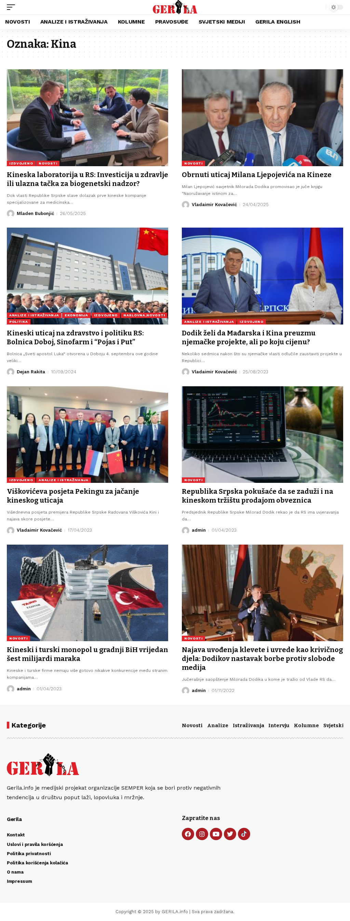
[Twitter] (230, 834)
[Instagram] (202, 834)
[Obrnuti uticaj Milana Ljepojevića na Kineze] (262, 117)
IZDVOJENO (21, 163)
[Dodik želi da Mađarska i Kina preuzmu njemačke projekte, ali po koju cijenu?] (262, 276)
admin (199, 530)
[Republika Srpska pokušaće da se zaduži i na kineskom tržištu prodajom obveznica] (262, 434)
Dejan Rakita (31, 371)
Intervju (279, 725)
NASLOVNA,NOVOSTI (144, 315)
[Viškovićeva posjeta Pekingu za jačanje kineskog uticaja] (87, 434)
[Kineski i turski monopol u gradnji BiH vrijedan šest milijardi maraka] (87, 593)
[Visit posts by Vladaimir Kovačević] (185, 204)
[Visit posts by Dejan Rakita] (10, 372)
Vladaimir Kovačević (214, 204)
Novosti (192, 725)
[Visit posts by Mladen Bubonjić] (10, 213)
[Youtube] (216, 834)
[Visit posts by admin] (185, 530)
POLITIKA (18, 321)
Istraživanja (248, 725)
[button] (12, 7)
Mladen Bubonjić (35, 213)
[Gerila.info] (175, 7)
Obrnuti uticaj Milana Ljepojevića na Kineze (257, 175)
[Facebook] (188, 834)
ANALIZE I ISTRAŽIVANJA (34, 315)
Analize (217, 725)
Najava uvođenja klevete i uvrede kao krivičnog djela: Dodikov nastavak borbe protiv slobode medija (262, 659)
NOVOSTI (48, 163)
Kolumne (306, 725)
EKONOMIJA (76, 315)
